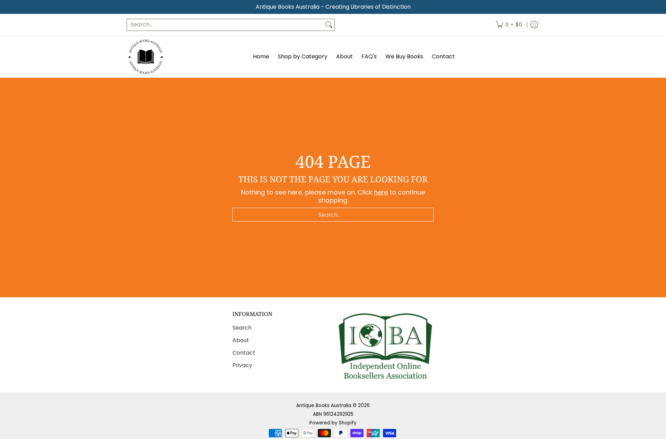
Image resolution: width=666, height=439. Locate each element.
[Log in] (534, 24)
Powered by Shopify (333, 423)
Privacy (242, 365)
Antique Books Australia (323, 405)
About (240, 340)
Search (241, 328)
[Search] (328, 25)
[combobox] (225, 25)
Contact (243, 353)
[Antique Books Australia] (145, 56)
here (381, 192)
